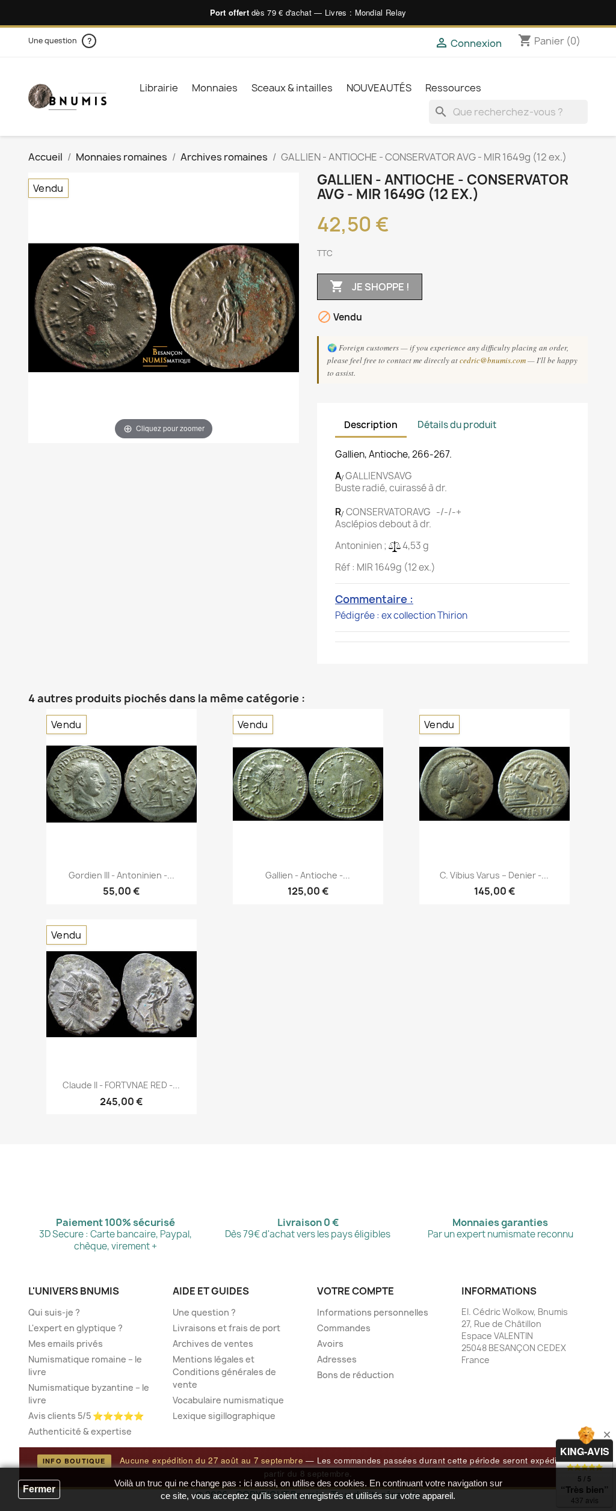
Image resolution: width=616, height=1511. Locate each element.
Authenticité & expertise (80, 1431)
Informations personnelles (372, 1312)
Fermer (39, 1489)
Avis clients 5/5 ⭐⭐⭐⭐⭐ (86, 1415)
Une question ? (204, 1312)
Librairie (159, 87)
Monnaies (215, 87)
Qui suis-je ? (54, 1312)
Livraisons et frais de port (226, 1328)
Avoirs (330, 1343)
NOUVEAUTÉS (378, 87)
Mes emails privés (65, 1343)
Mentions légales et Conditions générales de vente (224, 1371)
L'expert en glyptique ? (75, 1328)
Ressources (453, 87)
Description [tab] (371, 424)
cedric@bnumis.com (493, 360)
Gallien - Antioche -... (307, 875)
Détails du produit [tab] (456, 424)
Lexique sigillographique (224, 1415)
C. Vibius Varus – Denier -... (494, 875)
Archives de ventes (213, 1343)
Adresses (337, 1359)
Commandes (344, 1328)
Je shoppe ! (370, 286)
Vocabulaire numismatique (228, 1400)
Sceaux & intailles (292, 87)
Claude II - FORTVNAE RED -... (121, 1085)
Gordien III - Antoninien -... (121, 875)
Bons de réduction (355, 1375)
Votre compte (355, 1291)
